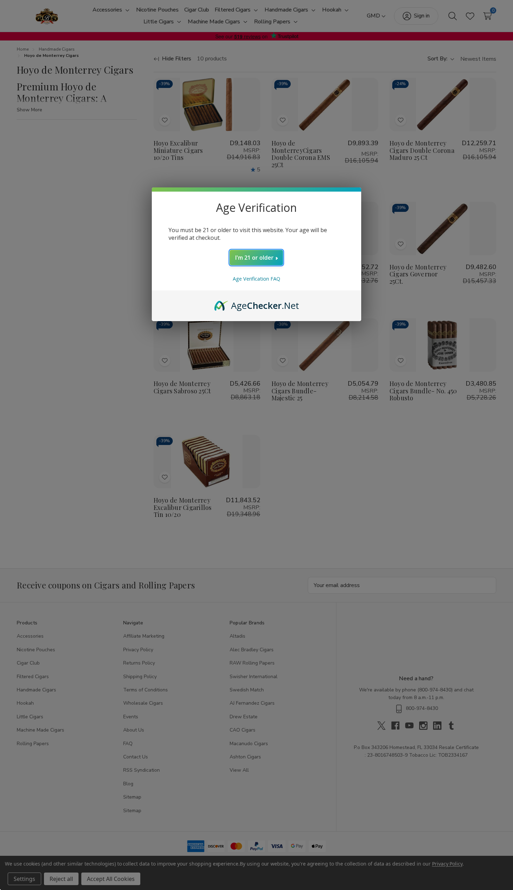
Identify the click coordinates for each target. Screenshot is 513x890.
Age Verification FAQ (256, 278)
